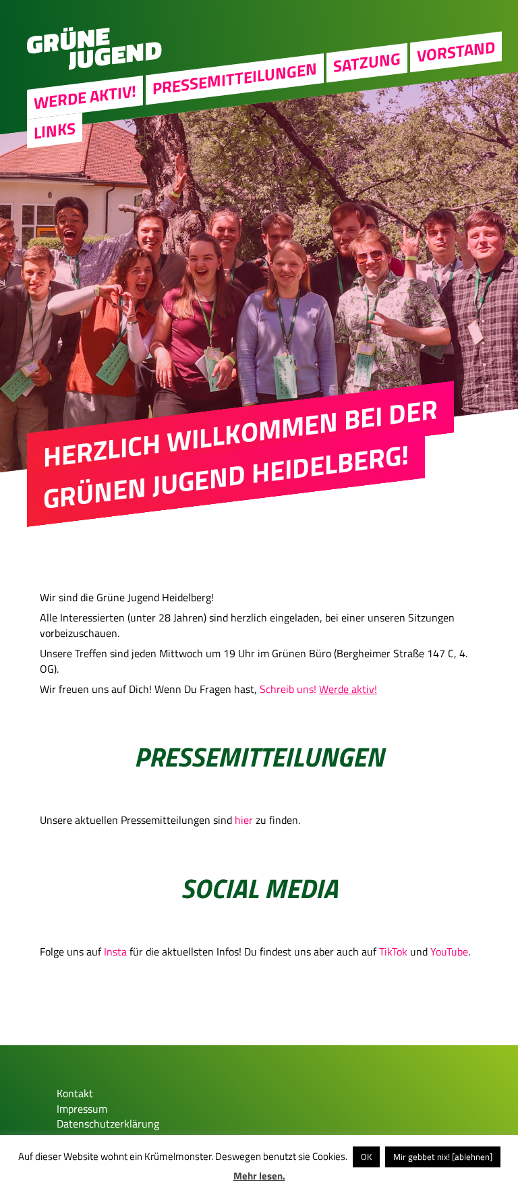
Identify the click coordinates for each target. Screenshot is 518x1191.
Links (55, 130)
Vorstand (456, 51)
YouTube (449, 951)
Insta (115, 951)
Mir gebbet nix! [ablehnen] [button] (442, 1156)
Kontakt (75, 1093)
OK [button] (366, 1156)
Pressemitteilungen (234, 78)
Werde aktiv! (85, 96)
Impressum (82, 1108)
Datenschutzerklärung (108, 1123)
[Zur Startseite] (94, 66)
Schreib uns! (288, 689)
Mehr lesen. (259, 1176)
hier (244, 820)
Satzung (367, 62)
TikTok (393, 951)
